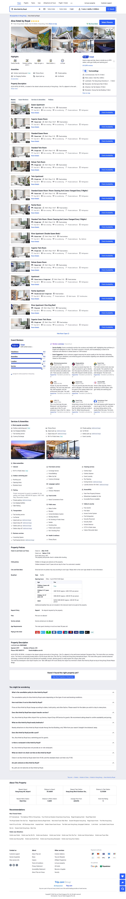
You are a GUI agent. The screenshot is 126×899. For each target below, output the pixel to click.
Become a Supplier (60, 869)
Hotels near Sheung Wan (17, 839)
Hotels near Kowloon (42, 835)
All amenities (14, 79)
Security (57, 872)
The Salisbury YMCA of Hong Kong (30, 817)
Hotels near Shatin (15, 835)
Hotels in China (84, 777)
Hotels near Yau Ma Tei (28, 835)
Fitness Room (52, 428)
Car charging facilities (19, 503)
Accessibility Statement (38, 869)
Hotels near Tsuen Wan (101, 835)
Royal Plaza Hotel (91, 817)
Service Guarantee (15, 857)
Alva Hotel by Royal (20, 21)
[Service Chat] (122, 889)
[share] (122, 882)
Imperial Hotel (39, 824)
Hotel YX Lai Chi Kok (15, 824)
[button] (72, 3)
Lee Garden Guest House (106, 824)
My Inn (11, 828)
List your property (60, 863)
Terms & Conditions (37, 863)
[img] (31, 40)
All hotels (57, 866)
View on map (86, 93)
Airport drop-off (52, 433)
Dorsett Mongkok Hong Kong (77, 820)
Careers (34, 860)
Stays (19, 3)
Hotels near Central (54, 835)
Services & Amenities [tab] (38, 100)
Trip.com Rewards (60, 857)
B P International (14, 817)
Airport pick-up (52, 431)
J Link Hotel (94, 824)
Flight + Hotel (63, 3)
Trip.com (70, 777)
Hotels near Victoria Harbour (86, 835)
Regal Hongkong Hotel (77, 817)
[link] (90, 3)
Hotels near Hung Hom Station (70, 839)
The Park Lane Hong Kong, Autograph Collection (76, 824)
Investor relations (59, 854)
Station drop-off (17, 528)
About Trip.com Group (38, 872)
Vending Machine (53, 517)
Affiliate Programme (60, 860)
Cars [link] (39, 3)
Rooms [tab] (13, 100)
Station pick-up (87, 433)
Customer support (15, 854)
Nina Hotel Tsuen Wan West (60, 820)
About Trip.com (36, 854)
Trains (33, 3)
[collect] (122, 876)
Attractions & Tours (50, 3)
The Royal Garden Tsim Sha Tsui (19, 820)
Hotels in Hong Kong (96, 777)
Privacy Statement (37, 866)
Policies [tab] (50, 100)
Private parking (87, 428)
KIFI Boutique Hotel (28, 824)
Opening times (17, 482)
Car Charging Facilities (19, 431)
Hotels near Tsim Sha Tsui (69, 835)
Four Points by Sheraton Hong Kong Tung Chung (56, 817)
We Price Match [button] (93, 23)
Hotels (76, 777)
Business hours (17, 485)
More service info (14, 860)
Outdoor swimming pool (20, 428)
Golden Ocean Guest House (53, 824)
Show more (14, 88)
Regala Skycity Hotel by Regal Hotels (39, 820)
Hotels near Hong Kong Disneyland (50, 839)
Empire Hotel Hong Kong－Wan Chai (25, 828)
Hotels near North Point (32, 839)
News (33, 857)
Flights (26, 3)
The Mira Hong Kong (106, 820)
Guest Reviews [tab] (23, 100)
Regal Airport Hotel (92, 820)
